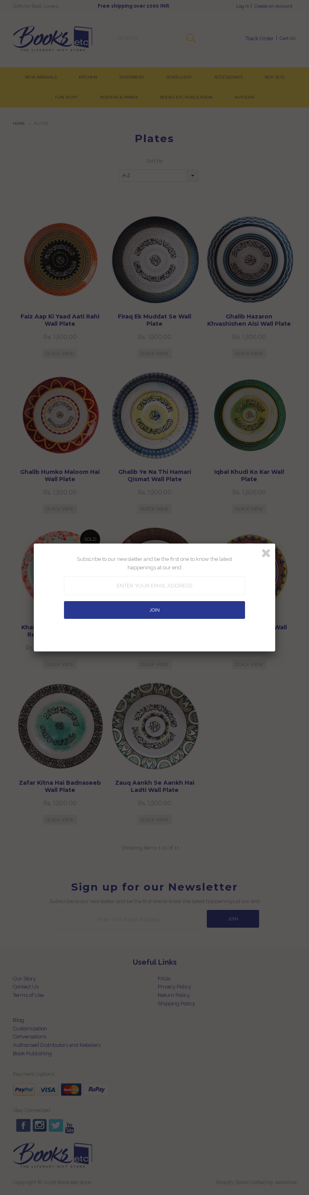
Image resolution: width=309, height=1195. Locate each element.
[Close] (266, 553)
